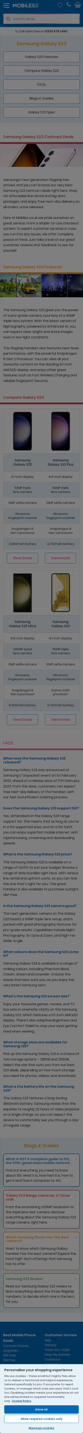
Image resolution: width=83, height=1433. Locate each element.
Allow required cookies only (42, 1419)
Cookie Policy (21, 1401)
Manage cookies (41, 1428)
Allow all (41, 1409)
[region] (41, 1398)
